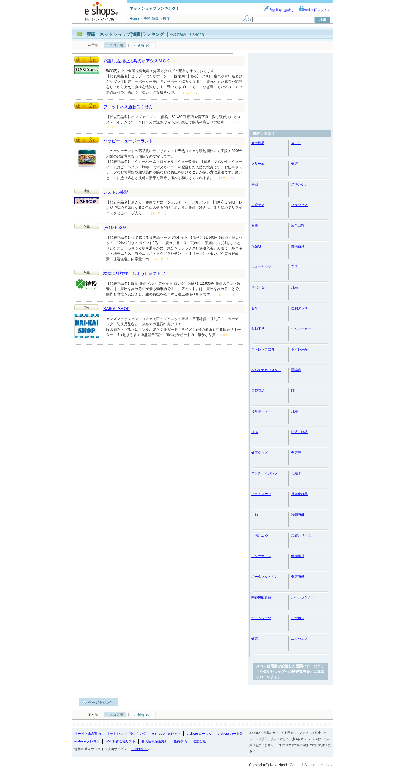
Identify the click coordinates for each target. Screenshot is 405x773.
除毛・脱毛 (299, 432)
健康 (254, 639)
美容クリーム (301, 535)
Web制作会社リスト (121, 741)
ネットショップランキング (126, 734)
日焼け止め (259, 535)
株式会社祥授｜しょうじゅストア (134, 273)
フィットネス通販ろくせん (128, 106)
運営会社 (199, 741)
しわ (254, 515)
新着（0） (145, 45)
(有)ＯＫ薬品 (115, 227)
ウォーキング (261, 267)
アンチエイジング (264, 473)
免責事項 (180, 741)
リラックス (299, 205)
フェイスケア (261, 494)
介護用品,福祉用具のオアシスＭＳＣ (137, 60)
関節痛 (296, 370)
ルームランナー (302, 597)
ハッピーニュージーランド (128, 141)
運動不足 (257, 329)
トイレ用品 (299, 349)
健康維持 (297, 556)
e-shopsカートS (230, 734)
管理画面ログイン (317, 10)
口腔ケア (257, 205)
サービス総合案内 (87, 734)
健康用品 (257, 143)
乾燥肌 (256, 246)
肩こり (296, 143)
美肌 (294, 267)
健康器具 (297, 246)
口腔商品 (257, 391)
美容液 (296, 453)
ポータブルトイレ (264, 577)
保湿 (254, 184)
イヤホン (297, 618)
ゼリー (256, 308)
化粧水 (296, 473)
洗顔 (294, 287)
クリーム (257, 164)
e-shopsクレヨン (87, 741)
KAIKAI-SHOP (116, 308)
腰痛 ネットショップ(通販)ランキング (125, 34)
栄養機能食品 (261, 597)
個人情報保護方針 (154, 741)
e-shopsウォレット (166, 734)
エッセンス (299, 639)
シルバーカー (301, 329)
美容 (294, 164)
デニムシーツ (261, 618)
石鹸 (254, 225)
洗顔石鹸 (297, 515)
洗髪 (294, 411)
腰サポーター (261, 411)
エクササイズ (261, 556)
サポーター (259, 287)
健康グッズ (259, 453)
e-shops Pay (140, 749)
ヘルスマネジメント (266, 370)
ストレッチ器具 (262, 349)
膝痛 (254, 432)
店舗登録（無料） (282, 10)
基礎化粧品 (299, 494)
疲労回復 (297, 225)
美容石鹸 (297, 577)
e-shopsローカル (199, 734)
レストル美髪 (115, 192)
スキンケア (299, 184)
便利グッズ (299, 308)
